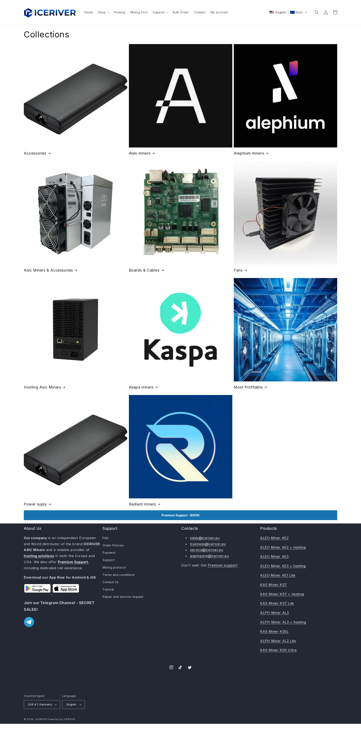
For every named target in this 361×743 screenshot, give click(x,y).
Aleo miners (140, 153)
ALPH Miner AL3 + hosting (283, 622)
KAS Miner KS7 (273, 585)
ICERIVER (41, 719)
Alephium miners (249, 153)
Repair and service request (123, 596)
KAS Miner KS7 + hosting (282, 594)
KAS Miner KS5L (274, 631)
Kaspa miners (141, 387)
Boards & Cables (144, 270)
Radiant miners (142, 504)
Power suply (35, 504)
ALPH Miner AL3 (274, 613)
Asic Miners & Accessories (48, 270)
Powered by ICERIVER (61, 719)
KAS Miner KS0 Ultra (278, 650)
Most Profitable (248, 387)
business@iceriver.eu (208, 544)
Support (108, 560)
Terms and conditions (119, 575)
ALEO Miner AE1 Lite (277, 575)
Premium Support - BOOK (180, 515)
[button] (103, 12)
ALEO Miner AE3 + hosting (283, 566)
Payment (109, 552)
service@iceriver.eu (206, 550)
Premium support (223, 565)
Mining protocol (114, 567)
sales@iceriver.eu (205, 538)
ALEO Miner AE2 (274, 538)
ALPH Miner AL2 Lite (278, 641)
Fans (238, 270)
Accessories (35, 153)
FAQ (106, 538)
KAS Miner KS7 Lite (277, 603)
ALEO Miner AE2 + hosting (283, 547)
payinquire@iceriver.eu (209, 556)
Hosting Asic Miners (42, 387)
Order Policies (113, 545)
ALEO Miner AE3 (274, 556)
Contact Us (111, 582)
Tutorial (108, 589)
